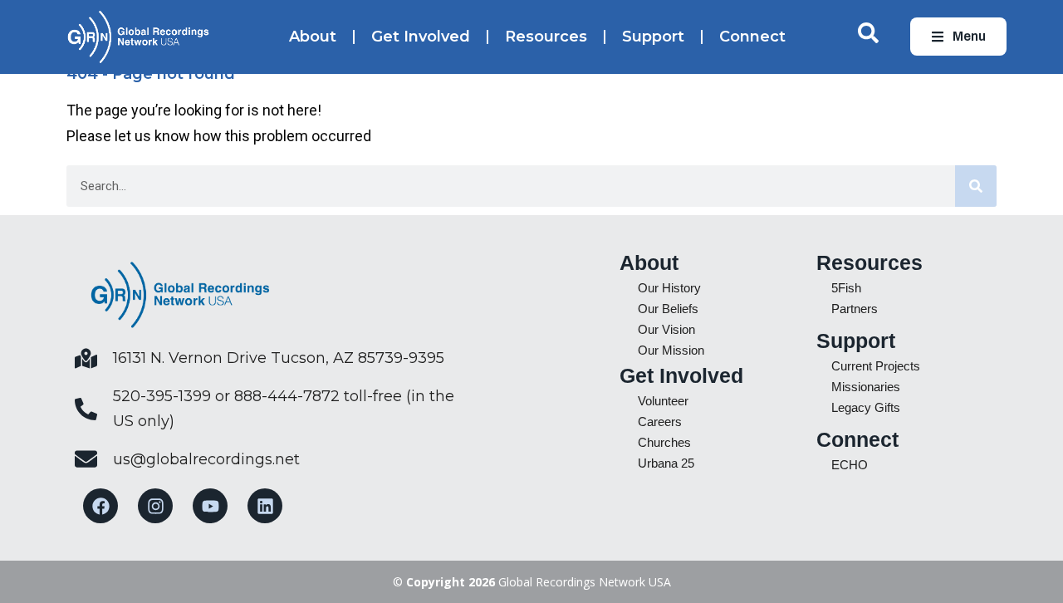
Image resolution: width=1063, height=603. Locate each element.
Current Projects (875, 366)
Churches (664, 442)
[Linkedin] (264, 505)
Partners (854, 309)
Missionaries (865, 387)
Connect (752, 36)
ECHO (849, 465)
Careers (660, 421)
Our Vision (666, 329)
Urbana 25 (666, 463)
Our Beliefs (668, 309)
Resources (546, 36)
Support (653, 36)
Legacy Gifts (865, 407)
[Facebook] (100, 505)
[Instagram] (155, 505)
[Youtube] (210, 505)
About (312, 36)
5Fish (846, 288)
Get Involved (420, 36)
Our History (669, 288)
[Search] (976, 186)
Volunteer (663, 401)
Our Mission (671, 350)
